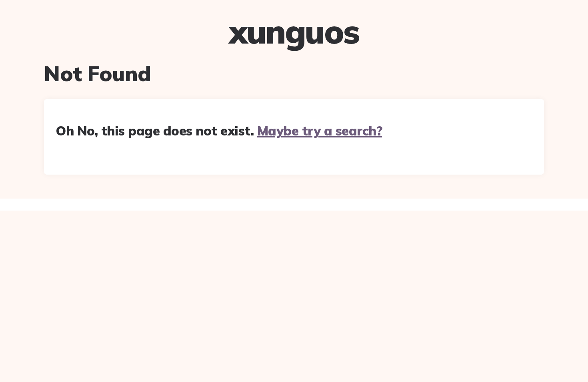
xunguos (294, 31)
